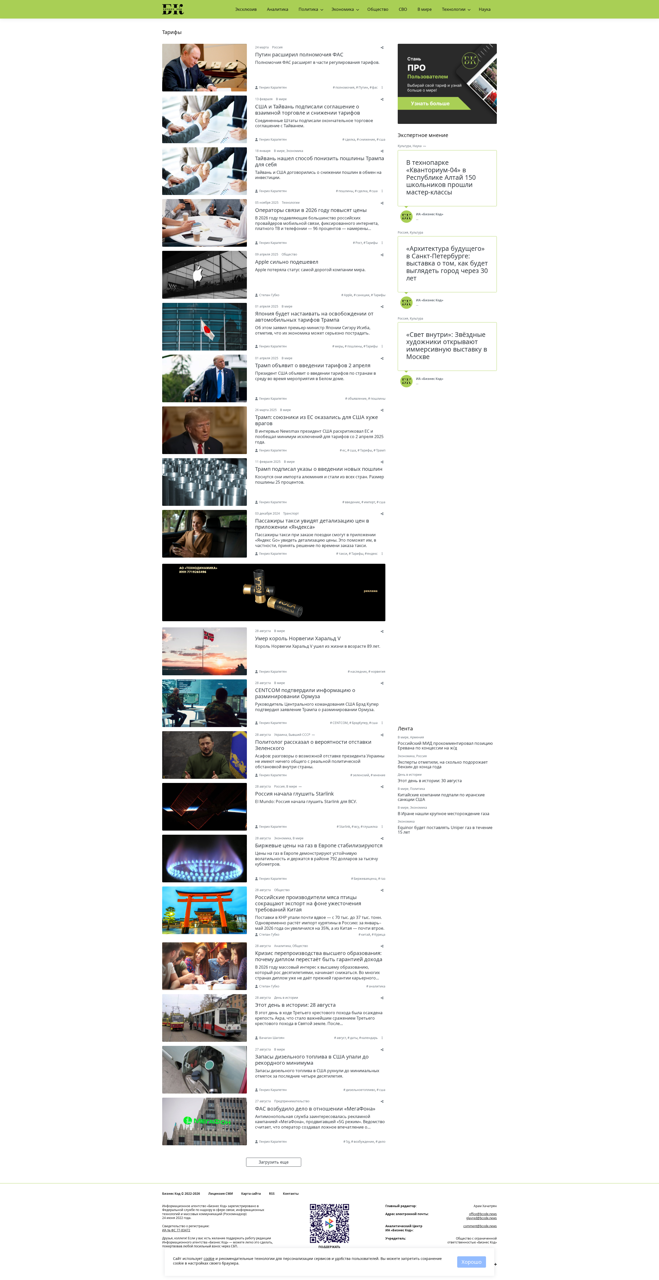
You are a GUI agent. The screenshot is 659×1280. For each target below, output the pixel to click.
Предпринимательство (291, 1101)
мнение (379, 775)
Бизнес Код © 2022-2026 (181, 1194)
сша (382, 139)
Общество (377, 9)
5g (348, 1141)
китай (365, 934)
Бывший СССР (299, 734)
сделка (350, 139)
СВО (403, 9)
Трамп (380, 450)
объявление (357, 398)
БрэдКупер (360, 723)
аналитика (377, 986)
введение (352, 502)
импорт (369, 502)
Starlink (344, 826)
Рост (358, 243)
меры (339, 346)
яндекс (372, 553)
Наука (485, 9)
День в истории (286, 997)
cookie (209, 1258)
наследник (358, 671)
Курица (379, 934)
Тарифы (372, 243)
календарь (369, 1038)
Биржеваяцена (365, 878)
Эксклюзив (246, 9)
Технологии (453, 9)
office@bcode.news (483, 1214)
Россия (277, 47)
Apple (348, 295)
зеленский (361, 775)
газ (383, 878)
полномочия (344, 87)
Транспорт (291, 513)
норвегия (378, 671)
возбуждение (364, 1141)
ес (344, 450)
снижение (367, 139)
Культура (404, 146)
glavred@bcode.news (481, 1218)
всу (356, 826)
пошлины (346, 191)
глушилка (370, 826)
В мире (425, 9)
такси (343, 553)
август (341, 1038)
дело (381, 1141)
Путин (363, 87)
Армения (417, 737)
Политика (308, 9)
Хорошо (472, 1261)
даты (354, 1038)
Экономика (343, 9)
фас (375, 87)
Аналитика (277, 9)
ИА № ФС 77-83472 (176, 1230)
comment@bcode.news (480, 1226)
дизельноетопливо (360, 1090)
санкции (362, 295)
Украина (280, 734)
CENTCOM (340, 723)
